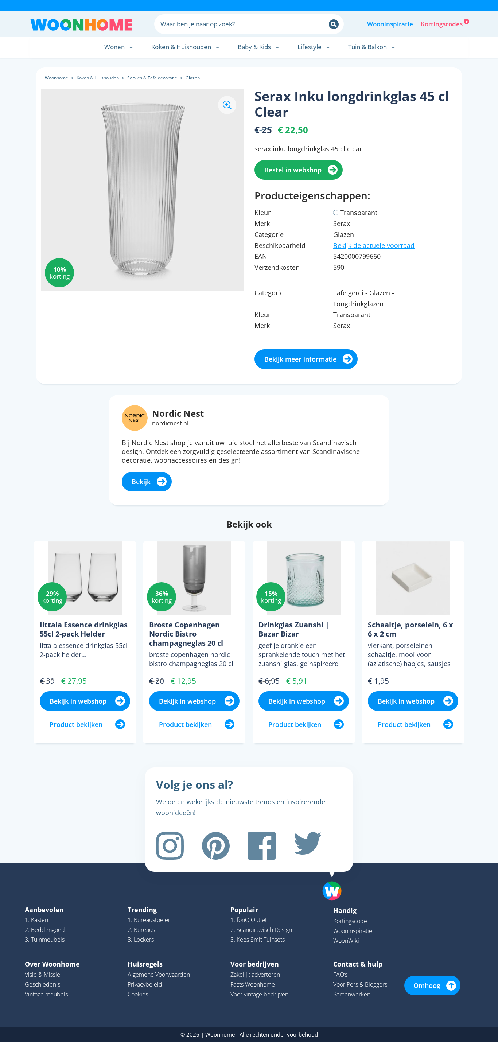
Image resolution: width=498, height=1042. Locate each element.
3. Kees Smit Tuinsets (257, 940)
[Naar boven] (336, 879)
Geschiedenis (42, 984)
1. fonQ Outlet (248, 920)
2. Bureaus (141, 930)
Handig (345, 910)
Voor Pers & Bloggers (360, 984)
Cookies (138, 994)
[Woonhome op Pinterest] (216, 846)
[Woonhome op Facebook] (262, 846)
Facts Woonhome (252, 984)
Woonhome (56, 78)
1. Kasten (36, 920)
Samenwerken (351, 994)
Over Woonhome (52, 964)
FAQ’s (340, 975)
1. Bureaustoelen (149, 920)
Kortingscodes (442, 23)
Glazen (193, 78)
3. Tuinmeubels (45, 940)
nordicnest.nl (170, 423)
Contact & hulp (357, 964)
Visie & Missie (42, 975)
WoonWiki (346, 941)
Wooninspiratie (390, 24)
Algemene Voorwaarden (159, 975)
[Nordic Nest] (135, 417)
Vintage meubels (46, 994)
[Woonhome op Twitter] (308, 846)
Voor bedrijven (254, 964)
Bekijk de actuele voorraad (374, 245)
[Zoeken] (334, 24)
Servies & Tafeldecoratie (152, 78)
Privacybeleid (145, 984)
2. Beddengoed (45, 930)
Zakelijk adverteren (255, 975)
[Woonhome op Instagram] (170, 846)
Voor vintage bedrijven (259, 994)
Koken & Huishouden (98, 78)
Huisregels (145, 964)
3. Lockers (141, 940)
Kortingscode (350, 921)
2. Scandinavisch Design (261, 930)
